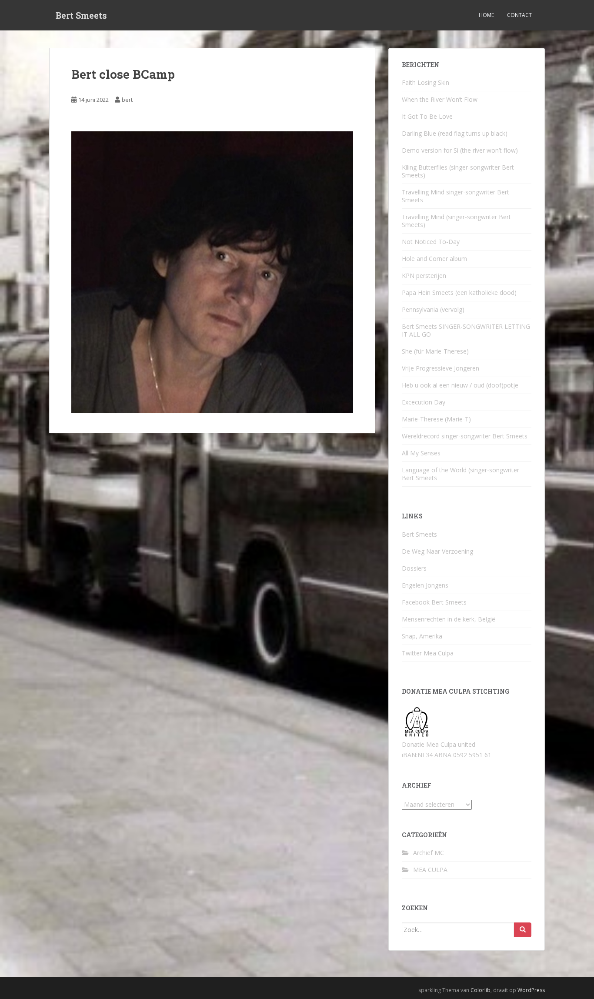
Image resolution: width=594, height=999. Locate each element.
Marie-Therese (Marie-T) (436, 419)
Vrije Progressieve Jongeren (440, 368)
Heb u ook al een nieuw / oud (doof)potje (460, 385)
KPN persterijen (424, 275)
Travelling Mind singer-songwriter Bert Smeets (455, 196)
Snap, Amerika (422, 636)
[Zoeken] (522, 929)
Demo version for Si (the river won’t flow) (460, 150)
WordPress (531, 990)
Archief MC (428, 853)
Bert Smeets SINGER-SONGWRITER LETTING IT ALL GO (466, 330)
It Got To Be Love (427, 116)
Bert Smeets (81, 15)
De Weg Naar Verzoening (437, 551)
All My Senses (421, 453)
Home (486, 15)
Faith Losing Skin (425, 82)
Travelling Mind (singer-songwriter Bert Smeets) (456, 221)
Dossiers (414, 568)
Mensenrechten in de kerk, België (448, 619)
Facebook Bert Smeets (434, 602)
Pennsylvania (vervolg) (433, 309)
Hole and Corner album (434, 258)
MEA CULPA (430, 869)
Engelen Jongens (425, 585)
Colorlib (481, 990)
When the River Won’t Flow (439, 99)
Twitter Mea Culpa (428, 653)
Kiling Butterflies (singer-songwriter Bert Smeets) (458, 171)
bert (127, 100)
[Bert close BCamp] (212, 271)
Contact (519, 15)
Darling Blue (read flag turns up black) (454, 133)
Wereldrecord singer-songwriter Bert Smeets (464, 436)
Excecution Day (423, 402)
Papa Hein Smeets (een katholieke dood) (459, 292)
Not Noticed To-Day (431, 241)
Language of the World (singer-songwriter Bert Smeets (460, 474)
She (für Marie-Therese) (435, 351)
